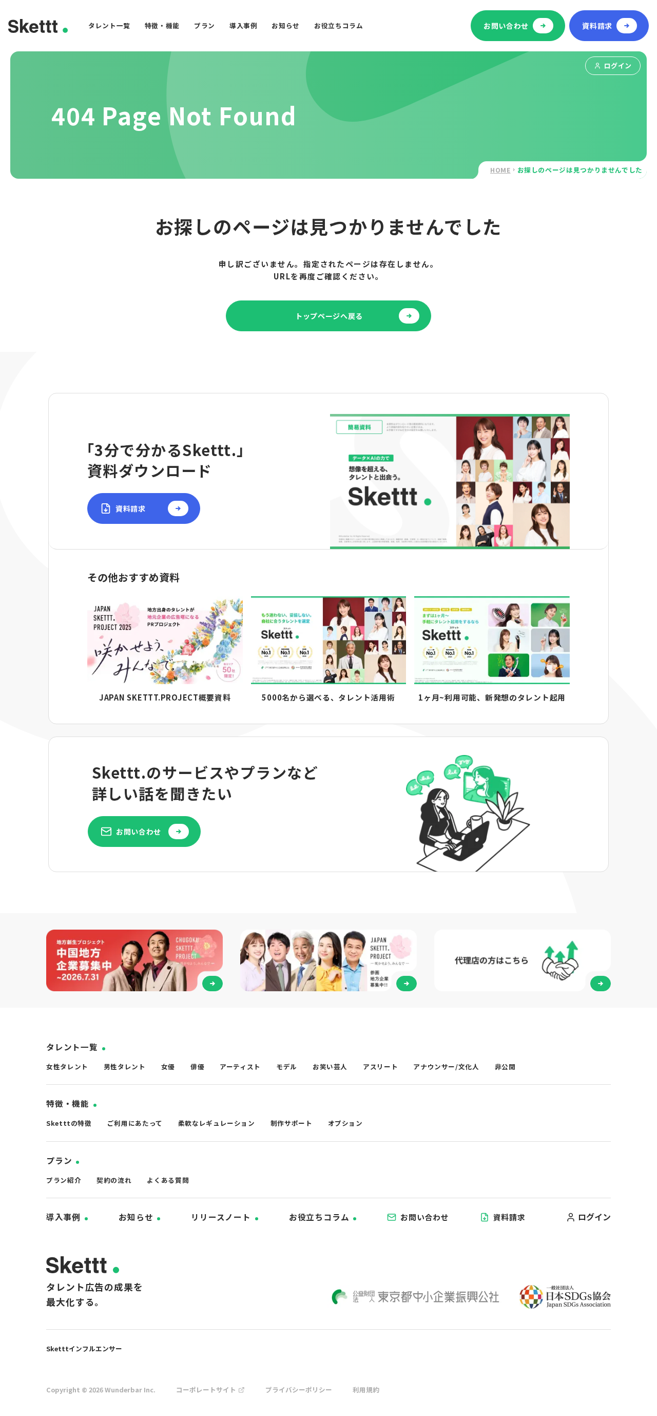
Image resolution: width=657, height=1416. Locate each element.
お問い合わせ (424, 1217)
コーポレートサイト (206, 1389)
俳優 (197, 1066)
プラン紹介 (63, 1180)
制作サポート (291, 1123)
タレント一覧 (109, 25)
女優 (168, 1066)
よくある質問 (168, 1180)
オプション (345, 1123)
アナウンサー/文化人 (446, 1066)
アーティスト (240, 1066)
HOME (500, 170)
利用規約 (366, 1389)
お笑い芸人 (330, 1066)
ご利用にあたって (135, 1123)
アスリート (380, 1066)
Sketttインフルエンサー (84, 1348)
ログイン (618, 65)
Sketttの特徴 (69, 1123)
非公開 (505, 1066)
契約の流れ (113, 1180)
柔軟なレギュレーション (216, 1123)
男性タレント (125, 1066)
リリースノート (221, 1217)
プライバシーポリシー (298, 1389)
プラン (204, 25)
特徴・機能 (162, 25)
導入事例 (243, 25)
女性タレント (67, 1066)
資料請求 (509, 1217)
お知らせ (286, 25)
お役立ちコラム (338, 25)
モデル (286, 1066)
